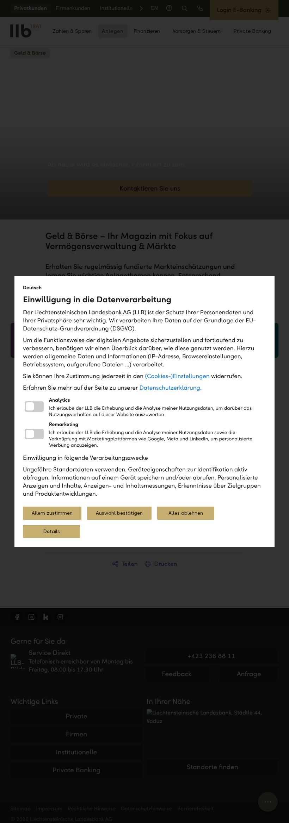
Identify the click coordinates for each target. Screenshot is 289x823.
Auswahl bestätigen (119, 513)
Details (51, 531)
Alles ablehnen (185, 513)
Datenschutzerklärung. (171, 387)
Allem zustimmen (52, 513)
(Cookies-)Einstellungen (177, 376)
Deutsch (32, 288)
